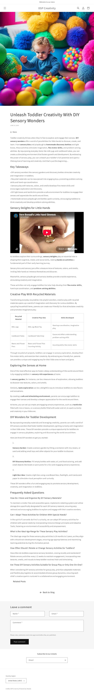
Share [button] (15, 132)
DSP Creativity (14, 689)
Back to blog (49, 592)
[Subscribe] (65, 660)
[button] (4, 8)
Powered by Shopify (25, 689)
